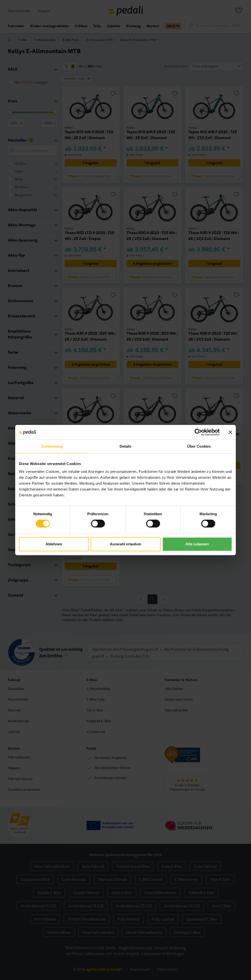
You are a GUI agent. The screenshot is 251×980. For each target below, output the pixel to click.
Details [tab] (126, 446)
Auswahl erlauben (125, 544)
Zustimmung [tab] (52, 446)
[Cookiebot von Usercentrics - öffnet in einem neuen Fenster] (198, 432)
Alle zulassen (197, 544)
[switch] (98, 523)
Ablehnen (54, 544)
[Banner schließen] (230, 432)
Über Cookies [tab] (199, 446)
